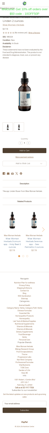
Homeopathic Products (24, 316)
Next (43, 229)
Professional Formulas (24, 362)
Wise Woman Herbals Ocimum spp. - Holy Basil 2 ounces (12, 242)
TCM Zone (24, 368)
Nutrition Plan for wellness (24, 283)
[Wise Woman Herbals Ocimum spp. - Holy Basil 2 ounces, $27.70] (12, 220)
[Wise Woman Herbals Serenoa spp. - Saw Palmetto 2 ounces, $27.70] (34, 220)
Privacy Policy (24, 285)
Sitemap (24, 299)
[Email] (8, 173)
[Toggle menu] (3, 3)
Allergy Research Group (24, 349)
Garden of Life (24, 370)
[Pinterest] (21, 173)
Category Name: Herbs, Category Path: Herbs (24, 308)
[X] (16, 173)
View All (24, 373)
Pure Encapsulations (24, 352)
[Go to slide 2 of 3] (23, 256)
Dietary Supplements (24, 332)
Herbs (24, 337)
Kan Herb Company (24, 360)
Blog (24, 293)
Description (24, 183)
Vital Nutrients (24, 365)
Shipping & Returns (24, 288)
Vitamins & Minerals (24, 326)
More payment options (25, 157)
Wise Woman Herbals (24, 346)
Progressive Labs (24, 357)
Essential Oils (24, 313)
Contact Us (24, 291)
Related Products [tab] (24, 201)
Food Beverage (25, 334)
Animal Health (24, 305)
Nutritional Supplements (24, 324)
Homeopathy (24, 319)
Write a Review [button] (34, 33)
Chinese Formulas (24, 311)
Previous (3, 229)
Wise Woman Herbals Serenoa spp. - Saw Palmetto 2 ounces (34, 242)
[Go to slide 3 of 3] (27, 256)
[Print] (12, 173)
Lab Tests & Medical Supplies (24, 321)
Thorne (24, 354)
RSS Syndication (24, 296)
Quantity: (24, 139)
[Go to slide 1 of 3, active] (19, 256)
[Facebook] (4, 173)
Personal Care (24, 340)
